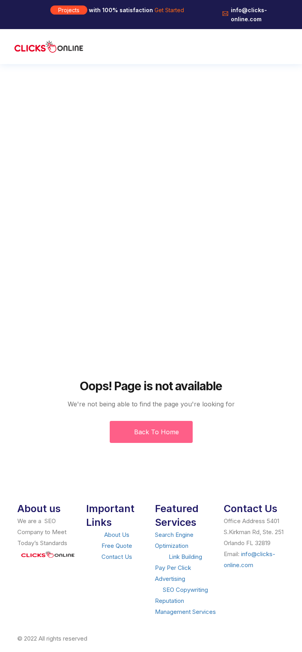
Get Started (169, 10)
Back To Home (155, 432)
